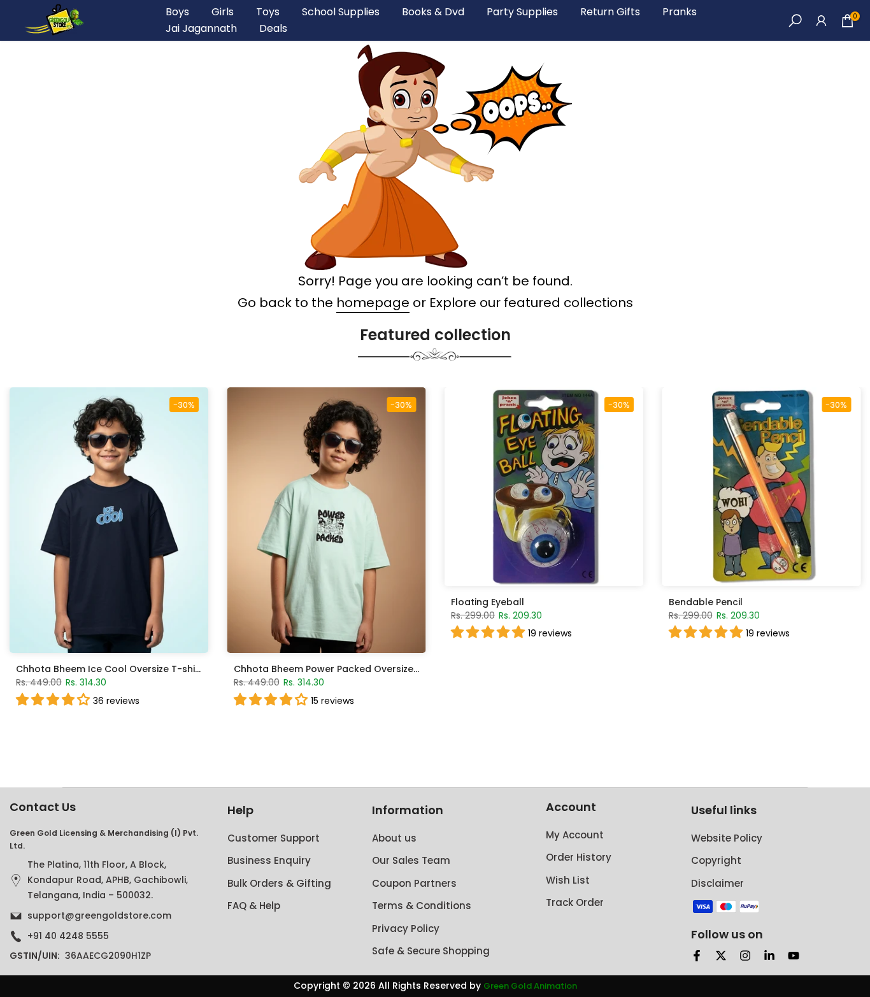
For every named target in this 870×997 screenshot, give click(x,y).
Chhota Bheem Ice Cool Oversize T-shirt (109, 669)
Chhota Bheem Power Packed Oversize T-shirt (340, 669)
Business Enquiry (269, 860)
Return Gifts (610, 11)
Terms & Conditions (421, 905)
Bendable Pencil (706, 601)
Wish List (568, 880)
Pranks (679, 11)
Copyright (716, 860)
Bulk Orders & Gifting (279, 883)
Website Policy (726, 838)
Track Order (575, 902)
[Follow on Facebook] (696, 955)
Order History (578, 857)
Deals (273, 28)
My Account (575, 835)
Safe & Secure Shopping (431, 951)
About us (394, 838)
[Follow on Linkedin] (769, 955)
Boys (177, 11)
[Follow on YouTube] (793, 955)
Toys (268, 11)
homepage (373, 303)
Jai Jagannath (201, 28)
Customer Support (273, 838)
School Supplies (341, 11)
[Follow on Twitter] (721, 955)
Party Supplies (522, 11)
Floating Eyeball (487, 601)
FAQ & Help (253, 905)
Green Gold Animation (530, 986)
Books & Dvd (433, 11)
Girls (222, 11)
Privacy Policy (405, 928)
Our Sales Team (411, 860)
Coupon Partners (414, 883)
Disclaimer (717, 883)
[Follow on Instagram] (745, 955)
